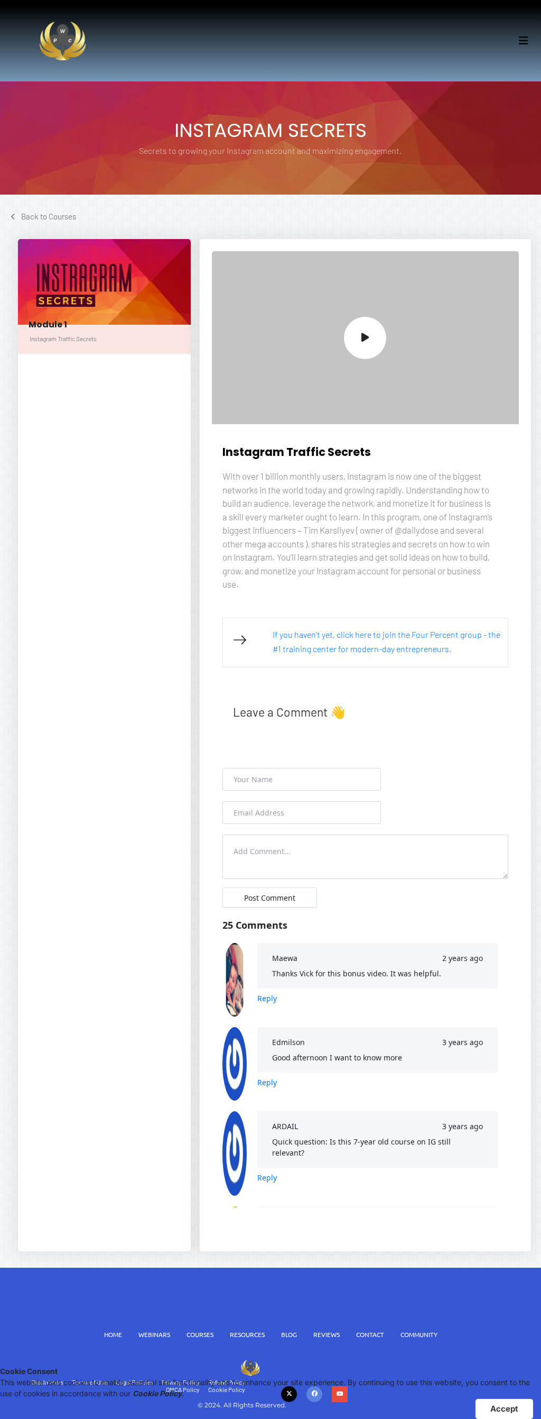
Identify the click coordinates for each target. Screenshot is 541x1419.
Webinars (154, 1334)
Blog (289, 1334)
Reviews (326, 1334)
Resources (247, 1334)
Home (113, 1334)
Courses (199, 1334)
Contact (370, 1334)
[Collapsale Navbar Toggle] (524, 41)
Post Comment (269, 898)
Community (418, 1334)
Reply (267, 998)
